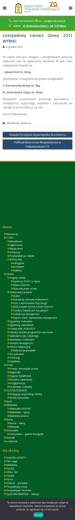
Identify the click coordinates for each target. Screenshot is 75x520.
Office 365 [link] (12, 472)
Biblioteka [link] (11, 405)
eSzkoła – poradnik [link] (17, 483)
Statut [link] (16, 295)
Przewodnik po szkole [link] (22, 255)
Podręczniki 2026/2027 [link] (22, 328)
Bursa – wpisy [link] (17, 423)
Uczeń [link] (9, 365)
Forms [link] (9, 479)
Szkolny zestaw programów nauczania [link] (31, 332)
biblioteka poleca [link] (19, 415)
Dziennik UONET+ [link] (16, 457)
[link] (14, 46)
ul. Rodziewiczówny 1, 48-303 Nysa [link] (44, 26)
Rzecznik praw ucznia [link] (25, 288)
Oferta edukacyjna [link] (20, 346)
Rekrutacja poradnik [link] (24, 350)
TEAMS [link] (10, 475)
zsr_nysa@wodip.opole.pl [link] (52, 21)
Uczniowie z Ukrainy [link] (21, 386)
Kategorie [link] (18, 263)
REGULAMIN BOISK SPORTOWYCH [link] (33, 306)
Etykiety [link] (17, 270)
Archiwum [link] (18, 266)
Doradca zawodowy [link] (21, 379)
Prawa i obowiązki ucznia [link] (24, 368)
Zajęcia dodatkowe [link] (20, 375)
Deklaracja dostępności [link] (26, 314)
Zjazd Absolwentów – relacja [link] (22, 494)
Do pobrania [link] (17, 354)
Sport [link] (9, 401)
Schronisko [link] (12, 430)
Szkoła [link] (10, 274)
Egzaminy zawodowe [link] (21, 325)
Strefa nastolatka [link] (19, 397)
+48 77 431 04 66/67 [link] (23, 21)
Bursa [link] (9, 419)
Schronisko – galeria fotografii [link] (26, 434)
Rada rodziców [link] (21, 285)
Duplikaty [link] (15, 361)
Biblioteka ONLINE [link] (20, 408)
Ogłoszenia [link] (16, 245)
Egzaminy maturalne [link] (21, 321)
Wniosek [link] (14, 426)
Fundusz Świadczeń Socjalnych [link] (30, 310)
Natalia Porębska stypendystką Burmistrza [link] (37, 135)
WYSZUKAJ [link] (16, 259)
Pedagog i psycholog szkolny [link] (26, 394)
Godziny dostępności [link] (21, 343)
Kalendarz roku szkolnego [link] (24, 335)
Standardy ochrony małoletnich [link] (30, 299)
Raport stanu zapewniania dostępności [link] (35, 317)
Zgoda (38, 514)
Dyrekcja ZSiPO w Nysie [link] (26, 281)
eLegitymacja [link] (17, 383)
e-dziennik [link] (11, 441)
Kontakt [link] (10, 437)
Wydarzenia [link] (16, 248)
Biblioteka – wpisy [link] (20, 412)
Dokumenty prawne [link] (21, 292)
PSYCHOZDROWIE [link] (16, 390)
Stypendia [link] (15, 372)
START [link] (10, 237)
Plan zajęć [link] (12, 461)
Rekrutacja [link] (12, 234)
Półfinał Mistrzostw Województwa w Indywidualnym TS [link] (37, 144)
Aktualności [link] (13, 123)
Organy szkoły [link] (18, 277)
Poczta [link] (10, 468)
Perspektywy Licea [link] (16, 486)
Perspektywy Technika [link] (18, 490)
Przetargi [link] (15, 357)
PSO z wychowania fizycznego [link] (30, 303)
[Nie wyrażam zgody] (70, 509)
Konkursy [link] (26, 123)
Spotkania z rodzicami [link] (22, 339)
